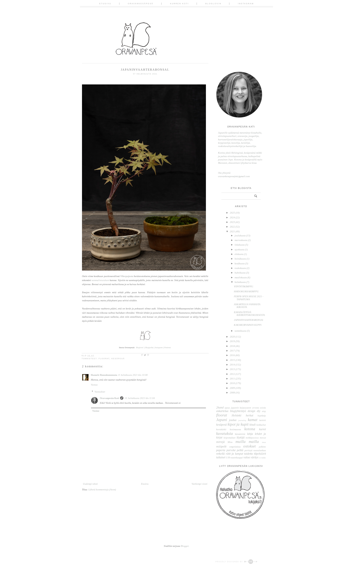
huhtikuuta (240, 272)
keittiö (262, 420)
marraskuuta (241, 240)
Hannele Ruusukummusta (104, 375)
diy (258, 411)
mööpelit (221, 446)
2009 (232, 388)
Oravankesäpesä (140, 4)
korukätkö (221, 429)
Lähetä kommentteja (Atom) (102, 489)
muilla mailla (247, 441)
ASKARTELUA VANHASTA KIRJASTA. (247, 306)
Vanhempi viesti (199, 483)
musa (264, 442)
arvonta (255, 408)
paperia (220, 450)
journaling (242, 420)
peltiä (240, 450)
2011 (232, 378)
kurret (262, 429)
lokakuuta (240, 244)
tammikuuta (240, 330)
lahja (250, 433)
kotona (249, 429)
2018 (232, 346)
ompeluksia (235, 446)
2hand (220, 407)
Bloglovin (213, 4)
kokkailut (261, 424)
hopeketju (262, 416)
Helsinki (236, 415)
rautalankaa (259, 450)
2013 (232, 369)
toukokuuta (240, 268)
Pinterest (167, 348)
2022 (232, 226)
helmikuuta (240, 282)
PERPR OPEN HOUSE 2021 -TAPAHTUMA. (248, 298)
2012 (232, 374)
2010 (232, 383)
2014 (232, 364)
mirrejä (220, 441)
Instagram (246, 4)
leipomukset (230, 437)
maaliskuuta (241, 277)
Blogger (185, 546)
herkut (249, 415)
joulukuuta (240, 235)
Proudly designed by (229, 562)
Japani (221, 420)
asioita (263, 408)
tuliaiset (220, 457)
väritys (254, 457)
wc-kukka (262, 458)
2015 (232, 360)
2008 (232, 392)
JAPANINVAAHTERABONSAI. (248, 320)
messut (263, 438)
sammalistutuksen (100, 280)
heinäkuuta (240, 258)
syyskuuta (239, 249)
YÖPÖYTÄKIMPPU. (244, 286)
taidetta (248, 453)
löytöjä (241, 437)
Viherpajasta (126, 276)
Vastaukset (100, 391)
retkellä (220, 453)
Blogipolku (149, 348)
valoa (246, 457)
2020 (232, 336)
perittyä (248, 450)
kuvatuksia (224, 433)
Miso (230, 442)
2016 (232, 355)
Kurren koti (179, 4)
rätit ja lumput (234, 453)
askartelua (222, 411)
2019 (232, 341)
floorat (104, 359)
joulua (232, 420)
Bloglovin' (140, 348)
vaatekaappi (236, 457)
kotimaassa (235, 429)
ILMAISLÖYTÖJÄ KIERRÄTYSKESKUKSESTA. (249, 314)
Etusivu (105, 4)
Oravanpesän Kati (109, 398)
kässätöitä (240, 434)
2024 (232, 217)
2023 (232, 222)
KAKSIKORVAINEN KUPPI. (248, 325)
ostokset (249, 446)
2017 (232, 350)
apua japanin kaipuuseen (238, 407)
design (251, 411)
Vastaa (94, 384)
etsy (264, 411)
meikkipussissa (252, 438)
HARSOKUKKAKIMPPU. (246, 291)
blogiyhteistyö (238, 411)
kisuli (252, 424)
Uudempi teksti (90, 483)
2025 (232, 212)
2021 (232, 231)
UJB (228, 458)
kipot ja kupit (238, 424)
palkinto (262, 447)
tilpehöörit (260, 453)
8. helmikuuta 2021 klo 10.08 (133, 375)
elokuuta (239, 254)
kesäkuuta (240, 263)
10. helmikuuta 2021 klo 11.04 (139, 398)
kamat (252, 420)
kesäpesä (118, 359)
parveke (231, 450)
